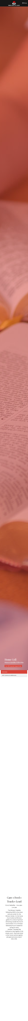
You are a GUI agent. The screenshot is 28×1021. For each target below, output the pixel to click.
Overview (4, 672)
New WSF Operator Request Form (13, 666)
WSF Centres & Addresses (9, 675)
